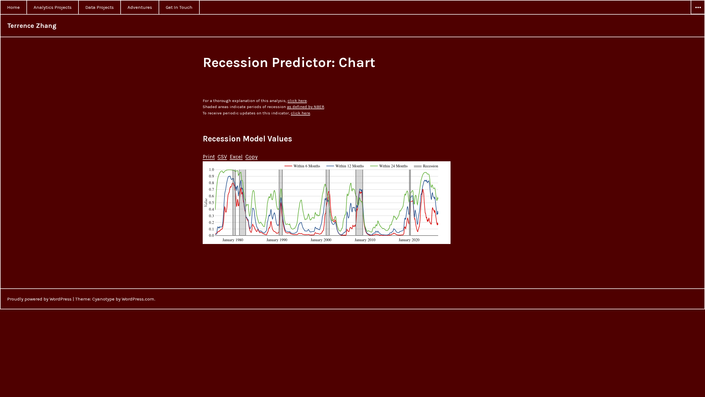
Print (209, 157)
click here (297, 100)
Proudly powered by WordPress (39, 299)
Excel (236, 157)
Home (13, 7)
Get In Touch (179, 7)
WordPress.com (138, 299)
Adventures (140, 7)
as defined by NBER (305, 106)
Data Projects (99, 7)
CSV (222, 157)
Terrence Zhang (31, 25)
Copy (251, 157)
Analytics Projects (53, 7)
